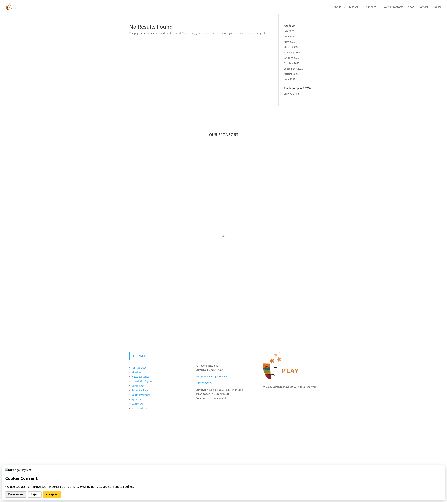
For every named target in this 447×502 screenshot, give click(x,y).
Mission (136, 372)
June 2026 (289, 36)
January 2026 (291, 57)
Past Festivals (139, 408)
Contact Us (138, 385)
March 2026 (291, 47)
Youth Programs (393, 7)
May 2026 (289, 41)
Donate (437, 7)
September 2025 (293, 68)
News (411, 7)
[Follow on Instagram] (205, 354)
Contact (423, 7)
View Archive (291, 93)
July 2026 (289, 31)
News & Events (140, 376)
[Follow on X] (212, 354)
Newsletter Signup (142, 381)
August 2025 (291, 74)
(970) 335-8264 (204, 383)
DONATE (140, 356)
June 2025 (289, 79)
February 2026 (292, 52)
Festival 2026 (139, 367)
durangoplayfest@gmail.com (212, 376)
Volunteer (137, 404)
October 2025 (291, 63)
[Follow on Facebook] (198, 354)
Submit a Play (140, 390)
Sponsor (136, 399)
